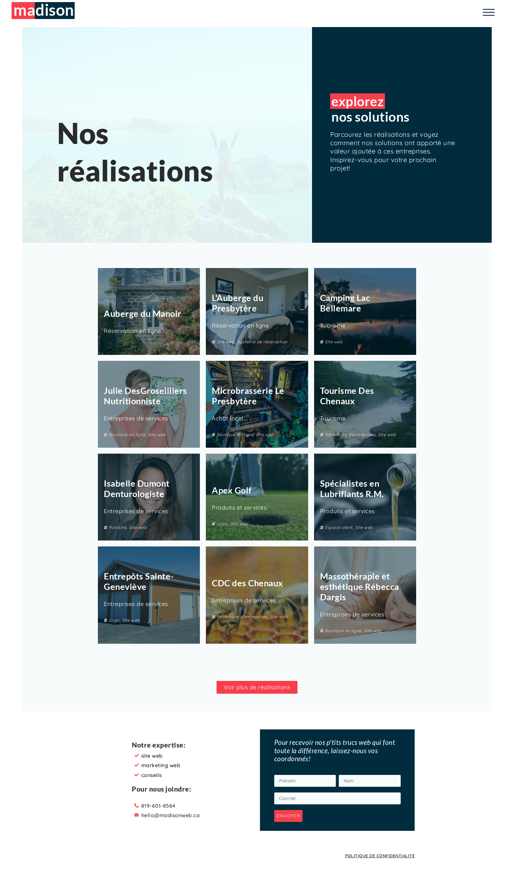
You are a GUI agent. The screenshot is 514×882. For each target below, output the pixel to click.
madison (43, 9)
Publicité (117, 527)
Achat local (227, 418)
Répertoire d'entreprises (350, 434)
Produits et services (239, 507)
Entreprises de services (136, 418)
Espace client (338, 527)
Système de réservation (262, 341)
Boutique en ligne (127, 434)
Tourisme (333, 325)
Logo (222, 524)
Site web (226, 341)
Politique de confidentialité (380, 855)
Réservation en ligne (132, 330)
